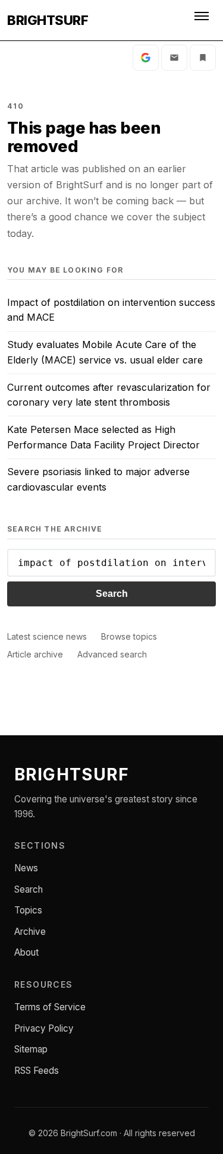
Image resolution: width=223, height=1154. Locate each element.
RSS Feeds (36, 1070)
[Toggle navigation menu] (203, 20)
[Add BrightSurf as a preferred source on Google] (146, 58)
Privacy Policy (44, 1028)
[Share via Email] (174, 58)
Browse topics (129, 636)
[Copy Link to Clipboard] (203, 58)
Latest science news (47, 636)
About (26, 952)
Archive (30, 931)
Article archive (35, 654)
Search (112, 594)
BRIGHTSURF (47, 20)
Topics (28, 910)
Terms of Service (50, 1007)
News (26, 868)
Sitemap (31, 1049)
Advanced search (112, 654)
